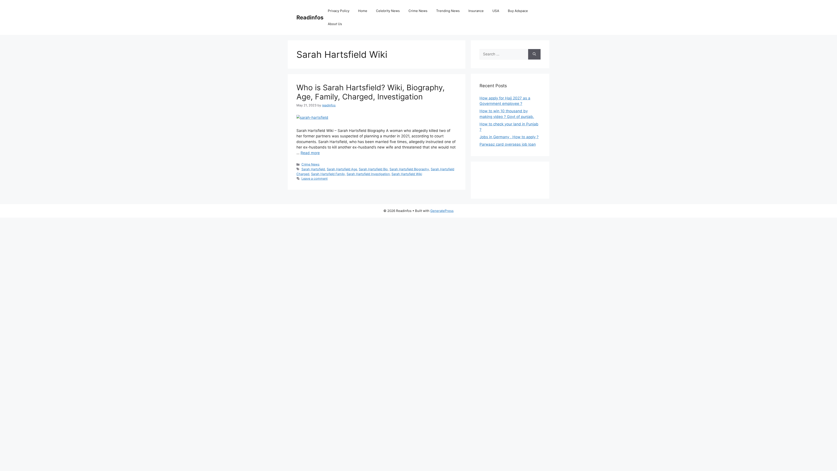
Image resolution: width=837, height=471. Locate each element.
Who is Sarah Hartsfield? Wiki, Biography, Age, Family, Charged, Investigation (370, 92)
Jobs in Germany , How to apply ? (509, 137)
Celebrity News (388, 11)
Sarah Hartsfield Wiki (406, 174)
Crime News (417, 11)
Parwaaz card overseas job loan (508, 144)
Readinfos (309, 17)
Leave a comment (314, 178)
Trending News (448, 11)
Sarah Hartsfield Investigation (368, 174)
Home (362, 11)
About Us (335, 24)
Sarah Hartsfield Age (342, 169)
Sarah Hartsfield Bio (373, 169)
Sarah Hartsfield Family (328, 174)
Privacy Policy (338, 11)
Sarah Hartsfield (313, 169)
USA (495, 11)
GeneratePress (442, 211)
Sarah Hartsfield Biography (409, 169)
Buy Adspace (518, 11)
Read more (310, 153)
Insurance (476, 11)
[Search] (534, 54)
